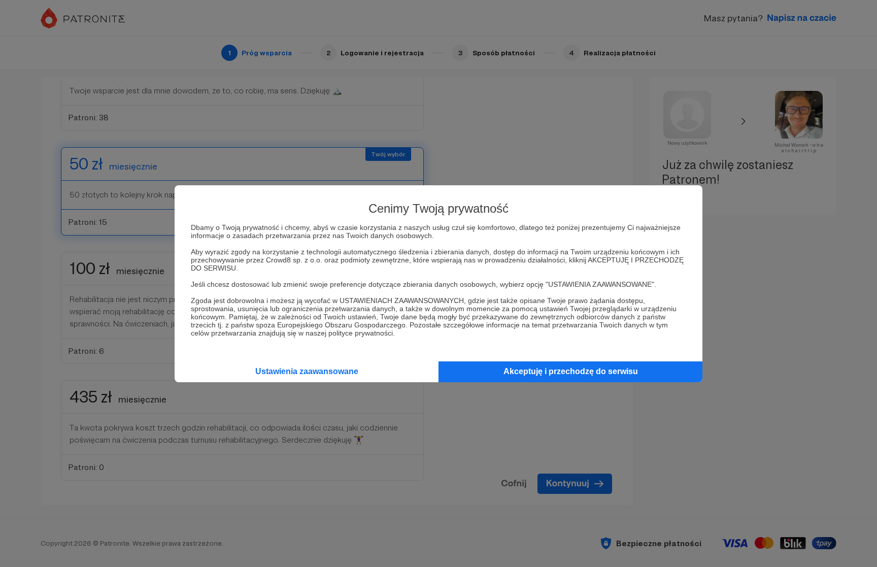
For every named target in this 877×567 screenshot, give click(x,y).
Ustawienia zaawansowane (306, 371)
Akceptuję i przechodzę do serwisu (570, 371)
